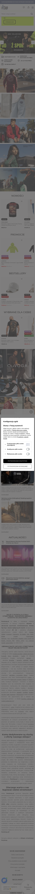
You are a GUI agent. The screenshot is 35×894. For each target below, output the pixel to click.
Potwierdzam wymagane (17, 466)
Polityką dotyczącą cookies (19, 430)
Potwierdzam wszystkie (17, 461)
